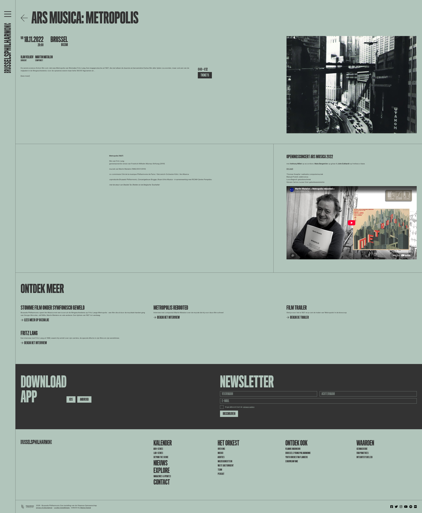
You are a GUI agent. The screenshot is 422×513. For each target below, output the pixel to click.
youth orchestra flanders (296, 457)
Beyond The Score (161, 457)
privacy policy (248, 407)
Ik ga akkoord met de (239, 407)
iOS (71, 399)
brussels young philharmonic (298, 453)
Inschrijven (229, 414)
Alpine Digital (85, 508)
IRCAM (290, 169)
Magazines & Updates (162, 476)
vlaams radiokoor (292, 448)
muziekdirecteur (225, 461)
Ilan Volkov (27, 57)
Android (84, 399)
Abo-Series (158, 448)
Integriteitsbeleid (364, 457)
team (220, 469)
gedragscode (362, 448)
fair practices (363, 453)
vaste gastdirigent (226, 465)
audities (221, 457)
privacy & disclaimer (44, 508)
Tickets (205, 75)
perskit (221, 473)
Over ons (221, 448)
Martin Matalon (44, 57)
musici (220, 453)
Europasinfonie (291, 461)
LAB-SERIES (158, 453)
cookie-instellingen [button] (62, 508)
